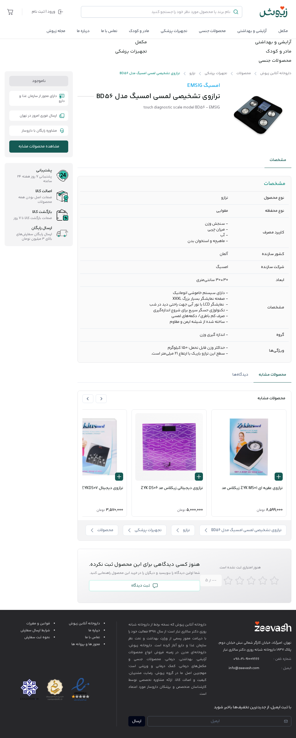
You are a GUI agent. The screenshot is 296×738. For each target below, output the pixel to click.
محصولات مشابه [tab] (272, 375)
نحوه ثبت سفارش (37, 637)
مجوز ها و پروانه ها (85, 644)
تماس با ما (109, 31)
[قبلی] (101, 398)
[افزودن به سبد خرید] (279, 477)
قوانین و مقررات (38, 623)
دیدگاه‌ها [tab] (240, 375)
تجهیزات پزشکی (174, 31)
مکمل (283, 31)
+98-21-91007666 (246, 659)
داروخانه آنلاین (195, 625)
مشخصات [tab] (278, 160)
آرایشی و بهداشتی (252, 31)
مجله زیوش (56, 31)
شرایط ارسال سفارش (35, 630)
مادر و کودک (278, 51)
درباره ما (83, 31)
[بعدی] (87, 398)
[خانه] (273, 12)
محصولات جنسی (212, 31)
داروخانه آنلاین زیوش (84, 623)
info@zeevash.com (244, 668)
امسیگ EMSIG (203, 86)
